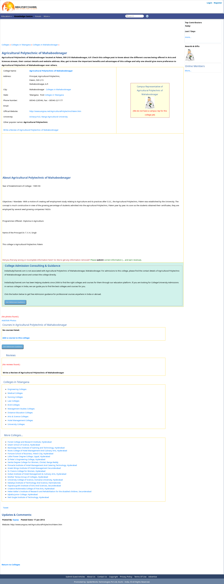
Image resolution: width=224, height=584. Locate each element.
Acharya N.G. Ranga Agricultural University (48, 116)
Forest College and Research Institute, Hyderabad (30, 442)
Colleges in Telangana (21, 44)
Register (218, 2)
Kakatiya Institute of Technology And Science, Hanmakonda (34, 482)
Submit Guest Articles (75, 576)
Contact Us (102, 576)
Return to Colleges (11, 564)
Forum (38, 16)
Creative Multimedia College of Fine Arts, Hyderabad (31, 488)
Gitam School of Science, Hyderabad (24, 444)
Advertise (152, 576)
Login (209, 2)
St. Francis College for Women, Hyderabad (26, 471)
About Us (91, 576)
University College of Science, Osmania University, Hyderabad (35, 479)
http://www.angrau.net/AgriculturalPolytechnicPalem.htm (55, 111)
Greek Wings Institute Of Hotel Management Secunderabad (34, 468)
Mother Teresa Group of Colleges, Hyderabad (28, 477)
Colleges (5, 44)
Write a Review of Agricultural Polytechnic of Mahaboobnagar (30, 130)
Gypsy (16, 519)
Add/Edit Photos (9, 320)
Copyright (113, 576)
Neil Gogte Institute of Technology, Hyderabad (28, 497)
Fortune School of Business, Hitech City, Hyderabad (30, 453)
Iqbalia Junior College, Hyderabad (23, 494)
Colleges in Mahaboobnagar (45, 44)
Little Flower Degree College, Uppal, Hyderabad (29, 456)
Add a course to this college (16, 337)
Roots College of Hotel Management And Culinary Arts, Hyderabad (37, 450)
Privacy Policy (126, 576)
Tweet (5, 507)
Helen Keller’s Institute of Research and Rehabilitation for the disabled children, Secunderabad (49, 491)
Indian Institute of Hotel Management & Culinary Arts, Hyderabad (37, 474)
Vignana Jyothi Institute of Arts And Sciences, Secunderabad (34, 485)
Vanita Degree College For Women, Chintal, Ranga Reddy (33, 462)
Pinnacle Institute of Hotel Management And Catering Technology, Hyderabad (42, 465)
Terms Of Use (140, 576)
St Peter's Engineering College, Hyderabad (26, 459)
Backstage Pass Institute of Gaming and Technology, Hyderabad (36, 447)
